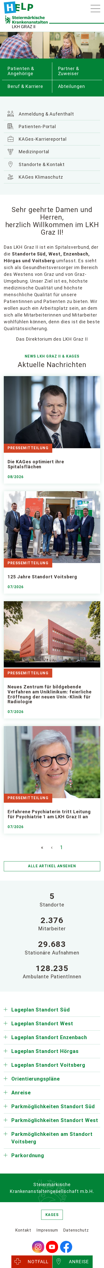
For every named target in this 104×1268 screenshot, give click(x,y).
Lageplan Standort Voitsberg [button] (48, 1065)
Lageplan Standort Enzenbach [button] (49, 1037)
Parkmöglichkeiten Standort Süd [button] (53, 1106)
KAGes (52, 1215)
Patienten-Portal (36, 126)
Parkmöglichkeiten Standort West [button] (54, 1120)
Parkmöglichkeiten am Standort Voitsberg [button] (52, 1138)
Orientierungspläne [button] (35, 1079)
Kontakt (23, 1230)
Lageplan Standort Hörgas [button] (45, 1051)
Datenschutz (76, 1230)
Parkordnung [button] (27, 1155)
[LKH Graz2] (18, 7)
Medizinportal (33, 151)
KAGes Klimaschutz (40, 177)
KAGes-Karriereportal (42, 139)
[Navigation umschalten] (95, 8)
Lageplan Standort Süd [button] (40, 1010)
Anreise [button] (21, 1093)
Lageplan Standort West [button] (42, 1024)
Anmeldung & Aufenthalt (45, 114)
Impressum (47, 1230)
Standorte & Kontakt (41, 164)
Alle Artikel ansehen (52, 866)
